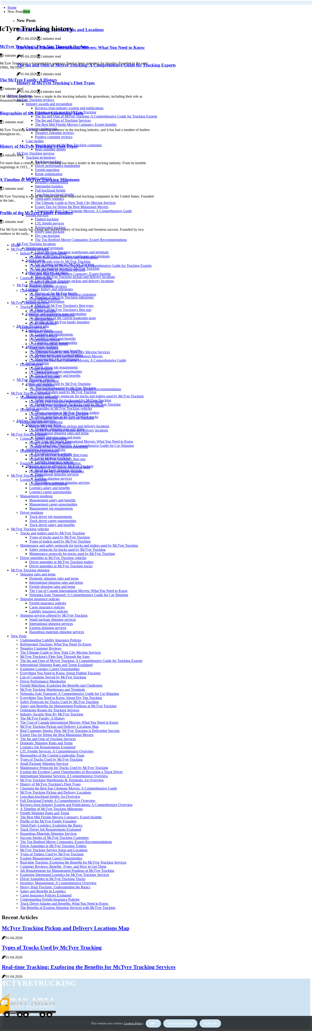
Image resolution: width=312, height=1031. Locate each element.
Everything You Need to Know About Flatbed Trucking (60, 673)
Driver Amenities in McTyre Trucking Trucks (52, 879)
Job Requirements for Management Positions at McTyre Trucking (67, 871)
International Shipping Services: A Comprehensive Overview (64, 776)
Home (12, 7)
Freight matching (41, 319)
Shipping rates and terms (38, 574)
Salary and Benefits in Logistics (43, 891)
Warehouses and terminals (39, 397)
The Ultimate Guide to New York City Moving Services (69, 352)
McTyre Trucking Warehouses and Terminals (52, 689)
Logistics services (32, 327)
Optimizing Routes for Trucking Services (49, 710)
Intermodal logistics (43, 335)
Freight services (31, 364)
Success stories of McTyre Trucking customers (62, 294)
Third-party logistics (43, 348)
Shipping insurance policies (40, 599)
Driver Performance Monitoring (43, 681)
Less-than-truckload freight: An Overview (50, 796)
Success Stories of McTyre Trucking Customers (54, 838)
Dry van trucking (41, 385)
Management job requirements (51, 508)
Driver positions (31, 512)
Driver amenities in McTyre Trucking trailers (61, 562)
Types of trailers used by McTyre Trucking (65, 392)
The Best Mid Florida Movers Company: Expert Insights (70, 274)
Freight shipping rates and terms (52, 587)
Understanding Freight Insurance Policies (49, 899)
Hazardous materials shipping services (56, 632)
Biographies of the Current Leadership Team (52, 755)
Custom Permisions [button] (180, 1023)
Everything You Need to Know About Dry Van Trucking (61, 698)
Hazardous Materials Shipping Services (48, 834)
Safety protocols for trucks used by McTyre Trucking (67, 550)
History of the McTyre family (50, 443)
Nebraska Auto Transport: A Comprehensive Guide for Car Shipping (78, 595)
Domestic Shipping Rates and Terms (46, 743)
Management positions (36, 496)
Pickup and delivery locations (41, 422)
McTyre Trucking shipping (30, 570)
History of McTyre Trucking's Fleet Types (50, 784)
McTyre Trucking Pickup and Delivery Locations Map (59, 726)
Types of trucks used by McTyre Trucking (59, 537)
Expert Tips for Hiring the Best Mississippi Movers (66, 356)
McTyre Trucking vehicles (30, 529)
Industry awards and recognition (43, 253)
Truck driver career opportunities (58, 371)
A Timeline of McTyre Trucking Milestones (51, 809)
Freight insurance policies (47, 603)
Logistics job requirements (48, 484)
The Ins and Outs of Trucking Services (57, 270)
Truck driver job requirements (56, 367)
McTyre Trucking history (29, 434)
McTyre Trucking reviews (29, 249)
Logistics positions (33, 480)
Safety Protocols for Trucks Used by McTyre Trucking (59, 702)
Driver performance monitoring (51, 315)
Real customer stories (44, 298)
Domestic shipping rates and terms (54, 578)
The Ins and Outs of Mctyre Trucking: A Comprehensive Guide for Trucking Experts (90, 266)
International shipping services (57, 474)
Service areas (29, 410)
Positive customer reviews (48, 286)
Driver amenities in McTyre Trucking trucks (61, 566)
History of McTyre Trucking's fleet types (64, 306)
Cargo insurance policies (47, 607)
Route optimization (43, 323)
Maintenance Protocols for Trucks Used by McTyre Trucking (64, 768)
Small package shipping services (52, 619)
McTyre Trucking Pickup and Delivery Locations (55, 792)
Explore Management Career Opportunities (51, 858)
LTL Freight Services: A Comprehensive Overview (57, 751)
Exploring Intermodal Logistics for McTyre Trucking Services (64, 875)
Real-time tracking (42, 311)
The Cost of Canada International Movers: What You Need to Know (84, 441)
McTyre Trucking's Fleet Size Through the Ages (55, 657)
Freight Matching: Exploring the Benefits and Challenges (61, 685)
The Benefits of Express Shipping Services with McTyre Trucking (67, 908)
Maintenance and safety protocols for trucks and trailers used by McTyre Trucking (85, 396)
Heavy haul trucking (44, 381)
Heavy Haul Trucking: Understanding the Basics (55, 887)
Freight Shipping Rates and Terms (44, 813)
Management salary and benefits (52, 500)
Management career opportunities (53, 504)
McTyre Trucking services (30, 303)
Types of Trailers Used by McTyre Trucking (52, 854)
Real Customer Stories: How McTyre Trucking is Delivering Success (69, 731)
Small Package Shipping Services (44, 764)
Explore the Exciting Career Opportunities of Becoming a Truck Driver (71, 772)
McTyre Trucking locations (36, 244)
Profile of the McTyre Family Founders (48, 821)
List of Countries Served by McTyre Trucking (53, 677)
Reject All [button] (210, 1023)
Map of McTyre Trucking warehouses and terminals (66, 405)
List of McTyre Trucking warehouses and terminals (71, 252)
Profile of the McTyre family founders (62, 322)
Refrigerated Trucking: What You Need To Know (56, 644)
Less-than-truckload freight (48, 344)
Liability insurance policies (48, 611)
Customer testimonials (36, 278)
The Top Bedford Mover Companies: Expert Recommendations (81, 240)
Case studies (29, 290)
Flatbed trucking (41, 368)
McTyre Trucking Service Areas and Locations (53, 850)
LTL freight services (43, 373)
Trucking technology (35, 307)
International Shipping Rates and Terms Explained (56, 665)
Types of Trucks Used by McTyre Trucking (51, 759)
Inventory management (45, 331)
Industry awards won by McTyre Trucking (59, 261)
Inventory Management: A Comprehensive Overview (58, 883)
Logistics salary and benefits (49, 488)
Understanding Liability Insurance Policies (50, 640)
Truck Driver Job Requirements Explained (50, 829)
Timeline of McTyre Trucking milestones (64, 297)
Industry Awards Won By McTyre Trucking (51, 714)
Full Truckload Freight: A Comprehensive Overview (57, 801)
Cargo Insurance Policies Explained (45, 895)
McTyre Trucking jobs (27, 475)
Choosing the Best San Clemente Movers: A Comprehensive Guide (77, 360)
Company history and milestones (49, 289)
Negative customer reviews (48, 282)
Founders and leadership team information (50, 463)
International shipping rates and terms (62, 433)
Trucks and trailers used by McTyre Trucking (58, 384)
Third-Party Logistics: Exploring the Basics (51, 825)
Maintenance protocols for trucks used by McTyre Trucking (72, 554)
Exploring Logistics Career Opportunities (49, 669)
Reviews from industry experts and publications (63, 257)
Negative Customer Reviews (40, 648)
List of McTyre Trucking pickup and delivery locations (74, 281)
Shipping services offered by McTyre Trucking (53, 615)
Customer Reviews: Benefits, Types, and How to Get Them (63, 866)
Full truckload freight (44, 340)
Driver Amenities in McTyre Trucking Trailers (53, 846)
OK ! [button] (153, 1023)
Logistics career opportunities (50, 492)
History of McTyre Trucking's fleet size (63, 310)
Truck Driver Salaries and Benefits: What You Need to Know (64, 903)
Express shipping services (53, 478)
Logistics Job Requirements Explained (47, 747)
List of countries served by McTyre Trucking (61, 418)
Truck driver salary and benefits (52, 525)
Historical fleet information (39, 451)
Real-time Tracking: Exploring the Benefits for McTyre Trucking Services (73, 862)
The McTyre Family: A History (42, 718)
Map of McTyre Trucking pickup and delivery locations (75, 277)
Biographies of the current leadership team (65, 318)
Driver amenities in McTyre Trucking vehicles (59, 408)
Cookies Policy (133, 1023)
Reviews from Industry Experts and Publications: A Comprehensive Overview (76, 805)
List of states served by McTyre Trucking (58, 414)
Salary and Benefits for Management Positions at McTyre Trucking (68, 706)
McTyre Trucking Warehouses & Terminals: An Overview (62, 780)
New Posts (18, 636)
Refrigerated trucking (44, 377)
